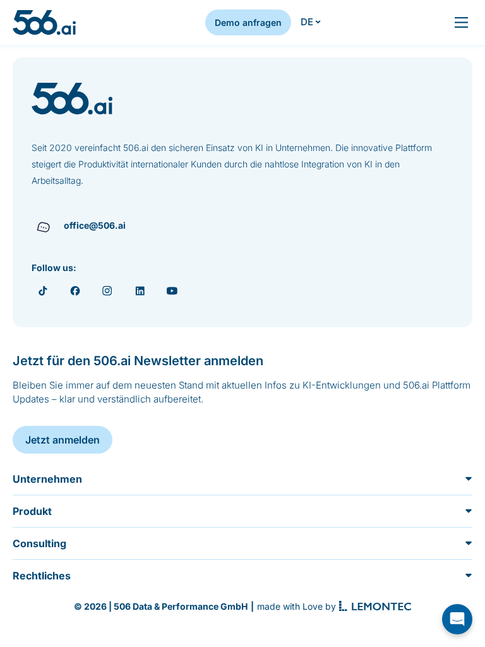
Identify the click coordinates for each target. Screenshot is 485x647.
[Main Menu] (461, 22)
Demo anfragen (248, 22)
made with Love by (296, 606)
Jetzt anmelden (62, 439)
